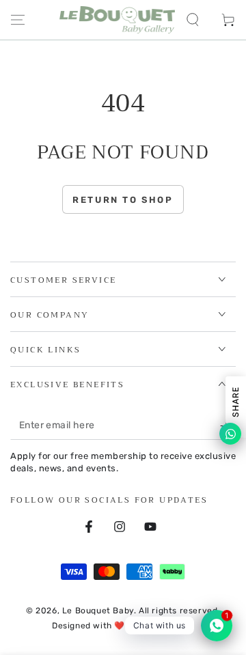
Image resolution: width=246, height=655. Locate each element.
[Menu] (18, 19)
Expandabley (167, 625)
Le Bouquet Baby (98, 610)
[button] (192, 19)
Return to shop (122, 200)
